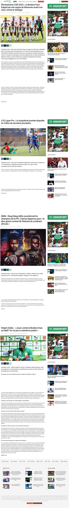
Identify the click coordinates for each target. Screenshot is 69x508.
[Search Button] (59, 1)
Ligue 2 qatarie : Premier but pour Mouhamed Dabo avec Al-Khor (15, 479)
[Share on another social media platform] (10, 46)
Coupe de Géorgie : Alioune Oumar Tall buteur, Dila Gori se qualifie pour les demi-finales (61, 395)
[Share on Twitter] (5, 46)
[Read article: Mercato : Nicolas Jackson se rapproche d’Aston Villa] (51, 80)
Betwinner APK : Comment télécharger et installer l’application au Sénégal (38, 479)
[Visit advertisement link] (58, 6)
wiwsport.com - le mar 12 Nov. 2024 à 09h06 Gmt (8, 12)
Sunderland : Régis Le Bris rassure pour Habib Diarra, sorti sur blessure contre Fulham (61, 195)
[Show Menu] (1, 1)
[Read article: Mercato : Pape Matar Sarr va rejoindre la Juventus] (6, 486)
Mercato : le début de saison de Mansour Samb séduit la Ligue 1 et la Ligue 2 (61, 284)
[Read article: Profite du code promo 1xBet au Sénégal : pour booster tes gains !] (28, 486)
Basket (23, 1)
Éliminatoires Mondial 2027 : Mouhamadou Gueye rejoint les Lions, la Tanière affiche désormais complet (61, 66)
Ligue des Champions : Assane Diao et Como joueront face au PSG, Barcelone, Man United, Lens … (61, 290)
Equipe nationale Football (22, 12)
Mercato (50, 166)
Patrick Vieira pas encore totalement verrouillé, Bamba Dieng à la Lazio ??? (61, 479)
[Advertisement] (23, 78)
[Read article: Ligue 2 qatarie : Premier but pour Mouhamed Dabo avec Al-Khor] (6, 480)
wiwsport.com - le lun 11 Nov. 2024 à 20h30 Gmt (8, 333)
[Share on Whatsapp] (7, 46)
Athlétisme (34, 1)
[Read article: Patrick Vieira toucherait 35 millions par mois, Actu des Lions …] (51, 486)
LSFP (56, 497)
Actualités (18, 497)
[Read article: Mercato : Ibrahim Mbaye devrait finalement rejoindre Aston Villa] (58, 370)
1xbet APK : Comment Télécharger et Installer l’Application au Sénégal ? (38, 472)
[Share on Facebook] (2, 46)
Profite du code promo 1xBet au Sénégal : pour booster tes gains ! (38, 485)
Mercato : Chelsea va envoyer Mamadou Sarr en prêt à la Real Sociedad (60, 73)
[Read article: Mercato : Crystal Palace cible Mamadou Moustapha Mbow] (51, 189)
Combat (30, 1)
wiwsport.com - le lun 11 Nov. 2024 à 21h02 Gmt (8, 226)
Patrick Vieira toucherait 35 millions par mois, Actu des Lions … (60, 485)
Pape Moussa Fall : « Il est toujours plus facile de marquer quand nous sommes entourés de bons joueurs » (61, 402)
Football (20, 1)
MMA (19, 226)
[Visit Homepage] (7, 1)
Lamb (27, 1)
